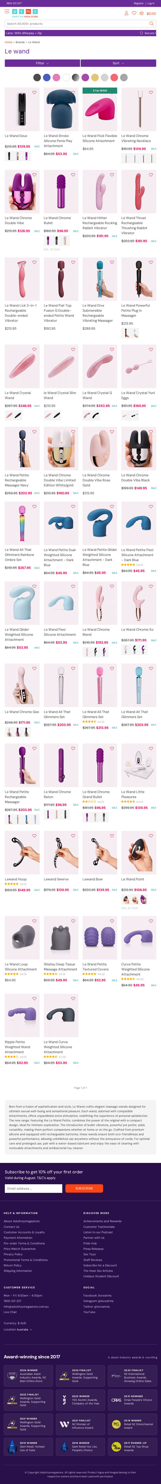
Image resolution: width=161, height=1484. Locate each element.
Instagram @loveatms (98, 1301)
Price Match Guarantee (20, 1249)
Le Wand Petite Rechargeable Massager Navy (17, 480)
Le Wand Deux (16, 136)
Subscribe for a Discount (100, 1265)
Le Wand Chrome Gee (22, 712)
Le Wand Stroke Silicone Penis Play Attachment (58, 141)
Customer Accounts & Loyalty (24, 1232)
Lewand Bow (93, 879)
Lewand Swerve (56, 879)
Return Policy (13, 1265)
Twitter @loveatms (96, 1306)
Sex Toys (89, 1254)
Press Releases (93, 1249)
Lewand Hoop (16, 879)
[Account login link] (127, 13)
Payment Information (18, 1238)
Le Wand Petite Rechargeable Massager (17, 797)
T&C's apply (46, 1178)
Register (139, 3)
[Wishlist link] (134, 13)
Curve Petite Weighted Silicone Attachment (135, 969)
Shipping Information (18, 1271)
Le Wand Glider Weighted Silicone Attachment (19, 634)
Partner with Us (93, 1238)
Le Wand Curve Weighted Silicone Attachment (58, 1047)
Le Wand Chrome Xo (137, 629)
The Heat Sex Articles (98, 1271)
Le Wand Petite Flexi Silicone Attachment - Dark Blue (137, 555)
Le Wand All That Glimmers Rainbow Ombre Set (19, 555)
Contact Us (11, 1227)
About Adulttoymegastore (22, 1221)
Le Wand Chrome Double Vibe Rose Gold (96, 480)
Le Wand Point (132, 879)
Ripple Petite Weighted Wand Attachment (17, 1047)
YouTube (89, 1312)
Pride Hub (90, 1243)
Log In (151, 3)
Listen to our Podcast (98, 1232)
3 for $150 (100, 90)
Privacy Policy (13, 1254)
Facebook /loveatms (97, 1295)
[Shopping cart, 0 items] (141, 13)
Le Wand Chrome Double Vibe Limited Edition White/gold (60, 480)
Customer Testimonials (99, 1227)
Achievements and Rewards (102, 1221)
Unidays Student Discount (101, 1276)
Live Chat (10, 1312)
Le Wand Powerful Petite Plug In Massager (135, 310)
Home (8, 42)
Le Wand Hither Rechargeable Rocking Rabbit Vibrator (100, 223)
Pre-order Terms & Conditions (24, 1243)
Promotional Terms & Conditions (26, 1260)
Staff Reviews (92, 1260)
